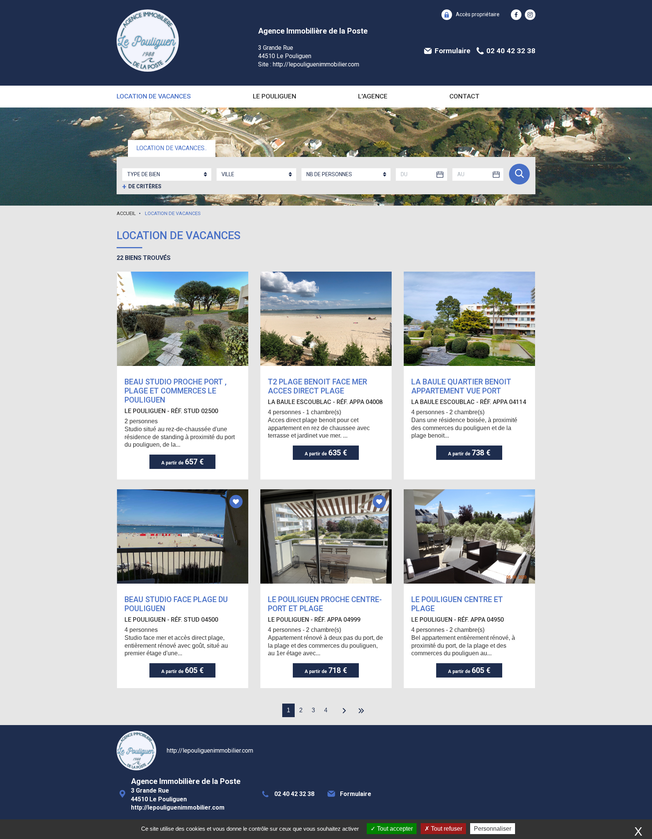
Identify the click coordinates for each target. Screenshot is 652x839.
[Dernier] (361, 711)
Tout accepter (394, 828)
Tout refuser (445, 828)
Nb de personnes (329, 174)
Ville (227, 174)
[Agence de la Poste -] (148, 40)
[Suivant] (342, 711)
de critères (141, 186)
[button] (470, 14)
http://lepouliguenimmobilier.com (316, 64)
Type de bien (143, 174)
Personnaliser (492, 828)
